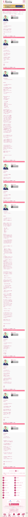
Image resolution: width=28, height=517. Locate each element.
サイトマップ (6, 497)
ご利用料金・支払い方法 (19, 482)
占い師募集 (17, 495)
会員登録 (17, 477)
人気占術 (6, 490)
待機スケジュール (7, 482)
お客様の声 (6, 485)
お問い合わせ (18, 492)
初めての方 (6, 480)
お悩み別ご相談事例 (19, 485)
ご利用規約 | (17, 509)
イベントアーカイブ (7, 495)
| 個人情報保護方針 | (12, 509)
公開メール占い (7, 487)
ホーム (5, 477)
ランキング (17, 490)
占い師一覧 (17, 480)
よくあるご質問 (7, 492)
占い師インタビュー (19, 487)
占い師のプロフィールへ (14, 37)
